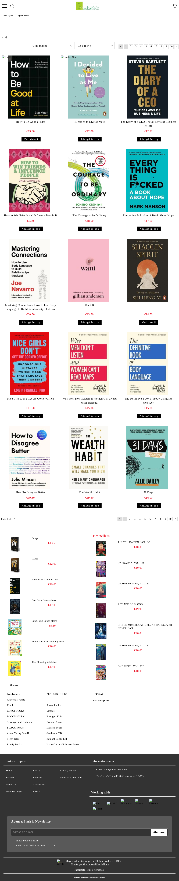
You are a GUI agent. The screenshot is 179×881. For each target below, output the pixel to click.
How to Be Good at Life (30, 121)
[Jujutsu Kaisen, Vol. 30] (101, 548)
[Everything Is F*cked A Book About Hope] (147, 180)
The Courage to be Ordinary (89, 215)
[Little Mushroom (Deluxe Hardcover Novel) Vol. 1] (101, 631)
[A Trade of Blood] (101, 610)
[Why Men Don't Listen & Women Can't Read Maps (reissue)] (88, 363)
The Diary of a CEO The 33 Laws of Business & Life (148, 123)
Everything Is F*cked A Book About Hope (148, 215)
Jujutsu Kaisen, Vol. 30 (134, 542)
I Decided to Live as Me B (89, 121)
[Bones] (15, 565)
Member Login (14, 791)
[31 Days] (147, 457)
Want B (89, 305)
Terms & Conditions (71, 777)
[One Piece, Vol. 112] (101, 672)
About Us (11, 784)
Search (36, 791)
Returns (10, 777)
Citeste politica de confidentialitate (90, 864)
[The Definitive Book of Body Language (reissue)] (147, 363)
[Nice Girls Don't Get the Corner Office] (29, 363)
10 (171, 46)
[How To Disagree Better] (29, 457)
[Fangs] (15, 544)
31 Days (148, 492)
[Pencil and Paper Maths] (15, 627)
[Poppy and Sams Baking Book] (15, 648)
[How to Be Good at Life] (29, 87)
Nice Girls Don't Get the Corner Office (30, 398)
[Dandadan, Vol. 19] (101, 569)
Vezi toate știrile (101, 700)
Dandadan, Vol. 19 (131, 563)
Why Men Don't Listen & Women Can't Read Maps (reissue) (89, 400)
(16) (4, 37)
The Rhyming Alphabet (44, 662)
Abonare (13, 685)
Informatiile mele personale (89, 870)
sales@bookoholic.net (115, 769)
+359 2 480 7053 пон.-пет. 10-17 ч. (125, 776)
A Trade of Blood (130, 604)
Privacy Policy (68, 770)
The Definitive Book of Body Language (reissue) (148, 400)
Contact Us (39, 784)
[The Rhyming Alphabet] (15, 668)
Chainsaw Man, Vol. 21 (133, 583)
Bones (35, 559)
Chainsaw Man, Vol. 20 (133, 645)
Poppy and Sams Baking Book (48, 641)
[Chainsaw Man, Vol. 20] (101, 652)
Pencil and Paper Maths (44, 621)
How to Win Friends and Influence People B (30, 215)
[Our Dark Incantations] (15, 606)
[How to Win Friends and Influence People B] (29, 180)
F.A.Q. (36, 770)
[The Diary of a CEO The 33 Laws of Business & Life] (147, 87)
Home (9, 770)
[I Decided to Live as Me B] (88, 87)
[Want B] (88, 270)
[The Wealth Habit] (88, 457)
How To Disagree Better (30, 492)
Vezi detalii (31, 139)
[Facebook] (96, 783)
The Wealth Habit (89, 492)
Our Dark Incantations (44, 600)
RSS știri (99, 694)
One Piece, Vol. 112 (131, 666)
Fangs (35, 538)
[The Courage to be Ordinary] (88, 180)
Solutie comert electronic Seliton (89, 877)
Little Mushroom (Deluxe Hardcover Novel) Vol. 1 (145, 627)
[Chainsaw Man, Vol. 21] (101, 590)
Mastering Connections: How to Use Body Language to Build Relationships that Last (30, 307)
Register (37, 777)
